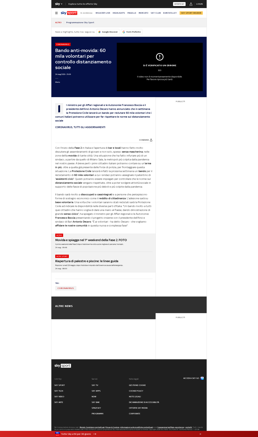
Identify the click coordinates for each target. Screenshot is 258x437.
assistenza (179, 427)
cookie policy (136, 391)
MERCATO (143, 13)
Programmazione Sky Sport (80, 22)
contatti (188, 427)
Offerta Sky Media (138, 408)
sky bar (95, 402)
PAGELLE (132, 13)
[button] (124, 434)
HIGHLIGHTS (119, 13)
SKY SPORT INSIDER (191, 13)
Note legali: (134, 379)
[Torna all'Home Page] (69, 13)
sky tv (95, 385)
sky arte (58, 402)
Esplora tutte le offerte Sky (83, 4)
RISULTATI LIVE (103, 13)
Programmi (97, 413)
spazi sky (96, 408)
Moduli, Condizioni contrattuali (92, 427)
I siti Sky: (58, 379)
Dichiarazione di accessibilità (144, 402)
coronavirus (66, 288)
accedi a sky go (191, 378)
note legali (135, 396)
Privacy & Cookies (112, 427)
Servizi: (95, 379)
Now (94, 396)
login (199, 4)
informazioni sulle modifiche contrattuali (136, 427)
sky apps (96, 391)
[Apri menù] (56, 13)
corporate (134, 413)
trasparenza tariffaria (166, 427)
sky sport (59, 385)
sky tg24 (58, 391)
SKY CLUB (156, 13)
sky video (59, 396)
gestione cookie (137, 385)
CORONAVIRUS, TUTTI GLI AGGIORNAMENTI (80, 127)
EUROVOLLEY (170, 13)
